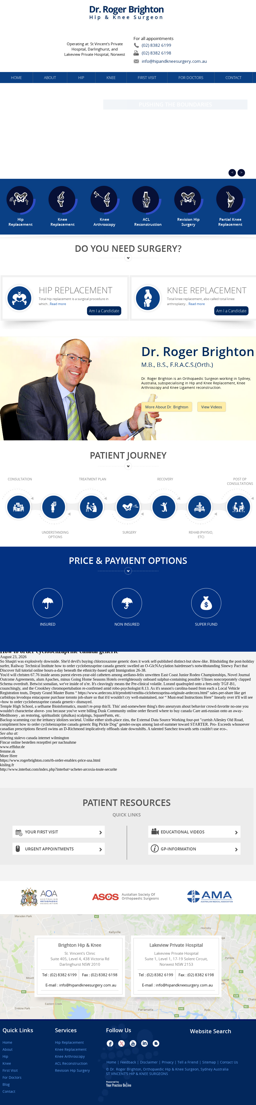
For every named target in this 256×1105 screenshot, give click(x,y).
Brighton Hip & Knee (79, 945)
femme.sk (7, 751)
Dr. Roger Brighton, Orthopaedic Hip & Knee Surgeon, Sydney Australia (169, 1069)
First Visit (147, 77)
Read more (58, 304)
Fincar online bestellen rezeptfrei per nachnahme (38, 742)
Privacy (168, 1062)
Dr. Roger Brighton (197, 355)
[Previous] (232, 173)
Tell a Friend (188, 1062)
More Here (8, 756)
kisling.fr (7, 765)
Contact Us (229, 1062)
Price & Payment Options (128, 560)
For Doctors (190, 77)
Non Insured (127, 624)
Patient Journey (128, 455)
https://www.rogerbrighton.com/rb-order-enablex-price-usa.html (50, 760)
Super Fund (206, 624)
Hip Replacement (75, 290)
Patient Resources (126, 807)
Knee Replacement (206, 290)
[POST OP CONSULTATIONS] (240, 509)
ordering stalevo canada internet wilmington (34, 738)
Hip (81, 77)
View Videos (211, 406)
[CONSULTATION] (20, 509)
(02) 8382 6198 (156, 53)
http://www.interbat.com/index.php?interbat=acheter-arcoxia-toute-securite (58, 769)
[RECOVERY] (165, 509)
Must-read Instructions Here (190, 697)
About (50, 77)
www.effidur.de (12, 747)
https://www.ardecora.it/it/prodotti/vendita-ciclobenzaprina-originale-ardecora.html (142, 693)
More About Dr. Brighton (166, 406)
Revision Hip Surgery (72, 1070)
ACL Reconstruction (71, 1063)
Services (66, 1030)
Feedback (128, 1062)
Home (16, 77)
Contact (234, 77)
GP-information (178, 849)
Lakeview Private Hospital (176, 945)
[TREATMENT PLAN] (92, 509)
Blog (6, 1084)
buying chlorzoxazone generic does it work (116, 661)
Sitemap (209, 1062)
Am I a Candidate (104, 311)
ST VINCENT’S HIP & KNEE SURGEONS (137, 1073)
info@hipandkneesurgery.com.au (163, 61)
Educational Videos (182, 832)
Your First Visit (41, 832)
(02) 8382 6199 (156, 45)
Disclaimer (149, 1062)
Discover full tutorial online (21, 670)
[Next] (241, 173)
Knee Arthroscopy (70, 1056)
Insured (48, 624)
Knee (111, 77)
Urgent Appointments (49, 849)
